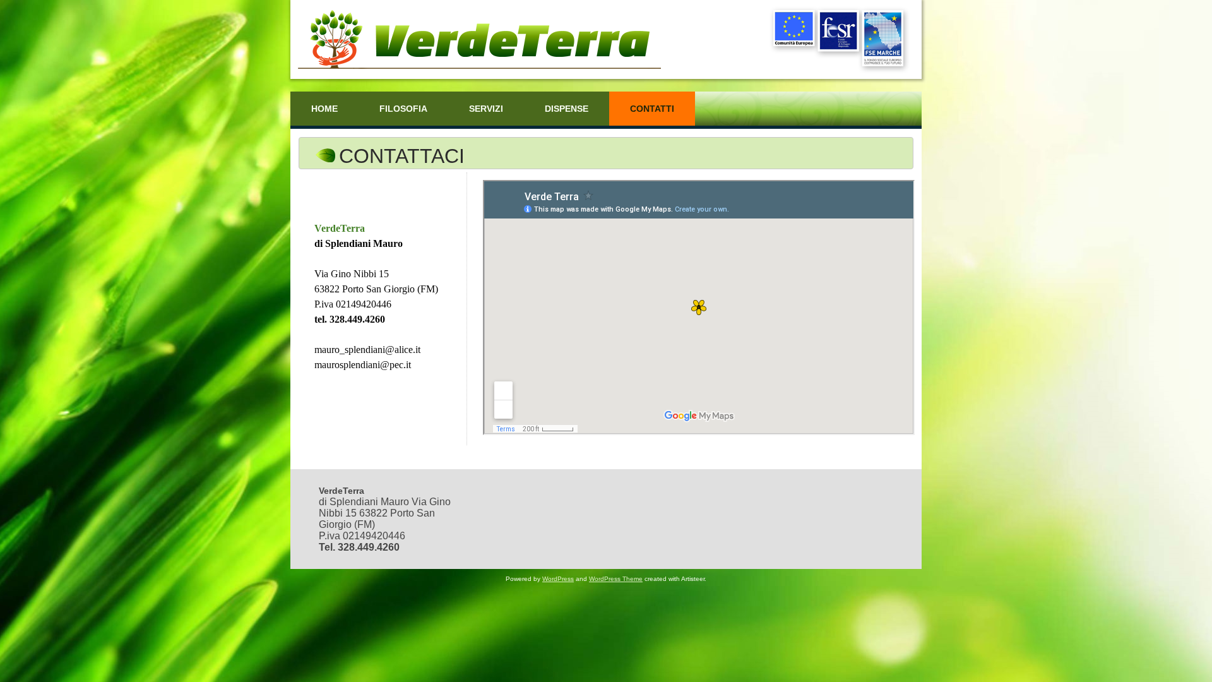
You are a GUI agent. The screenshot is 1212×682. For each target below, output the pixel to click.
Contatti (652, 109)
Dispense (566, 109)
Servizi (486, 109)
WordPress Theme (616, 578)
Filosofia (403, 109)
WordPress (558, 578)
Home (324, 109)
